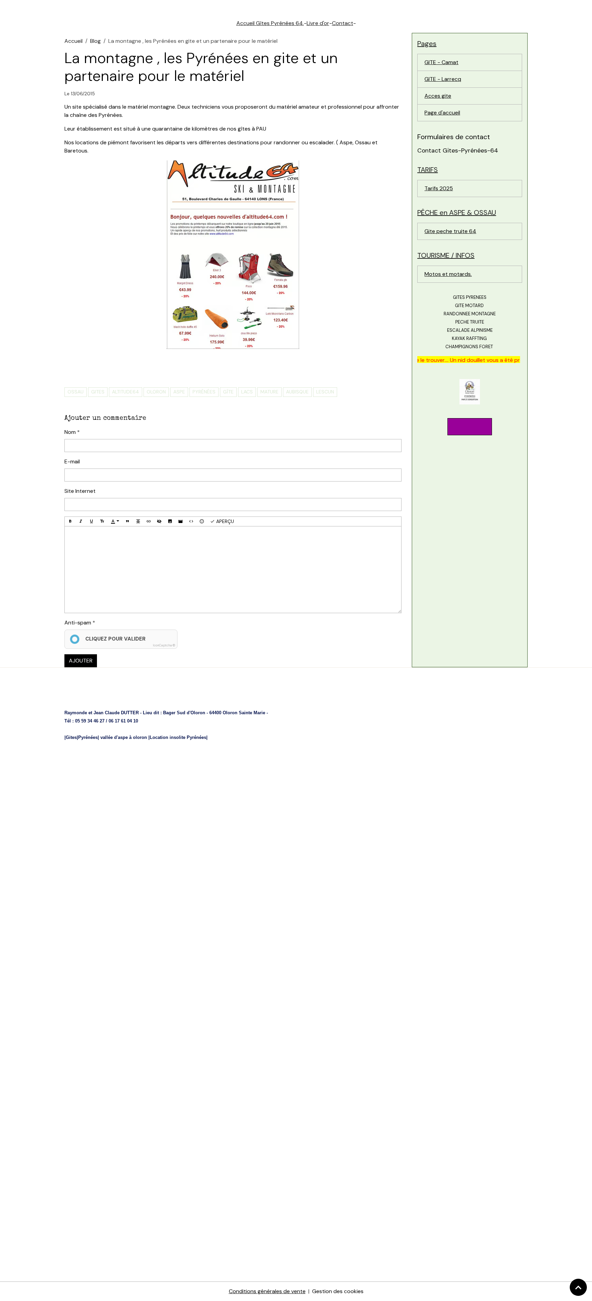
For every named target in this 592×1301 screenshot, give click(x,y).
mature (269, 392)
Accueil (73, 41)
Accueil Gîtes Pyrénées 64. (270, 23)
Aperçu (224, 521)
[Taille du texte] (102, 521)
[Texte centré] (138, 521)
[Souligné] (91, 521)
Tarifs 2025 (438, 188)
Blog (95, 41)
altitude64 (125, 392)
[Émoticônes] (201, 521)
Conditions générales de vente (267, 1291)
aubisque (297, 392)
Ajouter (80, 660)
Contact (342, 23)
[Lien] (148, 521)
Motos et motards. (448, 274)
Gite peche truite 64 (450, 231)
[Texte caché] (159, 521)
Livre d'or (318, 23)
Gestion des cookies (337, 1291)
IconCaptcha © (164, 645)
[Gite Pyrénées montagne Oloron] (469, 391)
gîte (228, 392)
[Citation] (127, 521)
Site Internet (80, 491)
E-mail (72, 461)
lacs (247, 392)
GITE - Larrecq (442, 79)
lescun (325, 392)
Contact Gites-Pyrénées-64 (457, 150)
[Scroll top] (578, 1287)
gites (97, 392)
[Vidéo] (180, 521)
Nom (70, 432)
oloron (156, 392)
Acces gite (437, 95)
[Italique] (80, 521)
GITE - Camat (441, 62)
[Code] (191, 521)
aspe (179, 392)
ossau (75, 392)
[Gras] (70, 521)
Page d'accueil (442, 112)
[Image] (169, 521)
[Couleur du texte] (115, 521)
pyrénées (204, 392)
